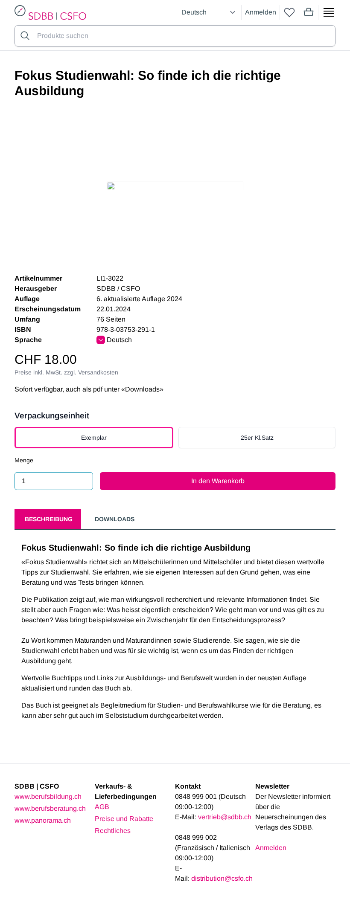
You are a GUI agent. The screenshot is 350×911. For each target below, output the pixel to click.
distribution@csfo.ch (222, 878)
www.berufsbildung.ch (48, 796)
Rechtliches (113, 830)
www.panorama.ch (43, 820)
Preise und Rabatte (124, 818)
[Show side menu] (328, 12)
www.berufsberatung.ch (50, 808)
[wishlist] (289, 12)
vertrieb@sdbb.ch (224, 817)
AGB (102, 806)
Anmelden (260, 12)
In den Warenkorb (218, 481)
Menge (24, 460)
